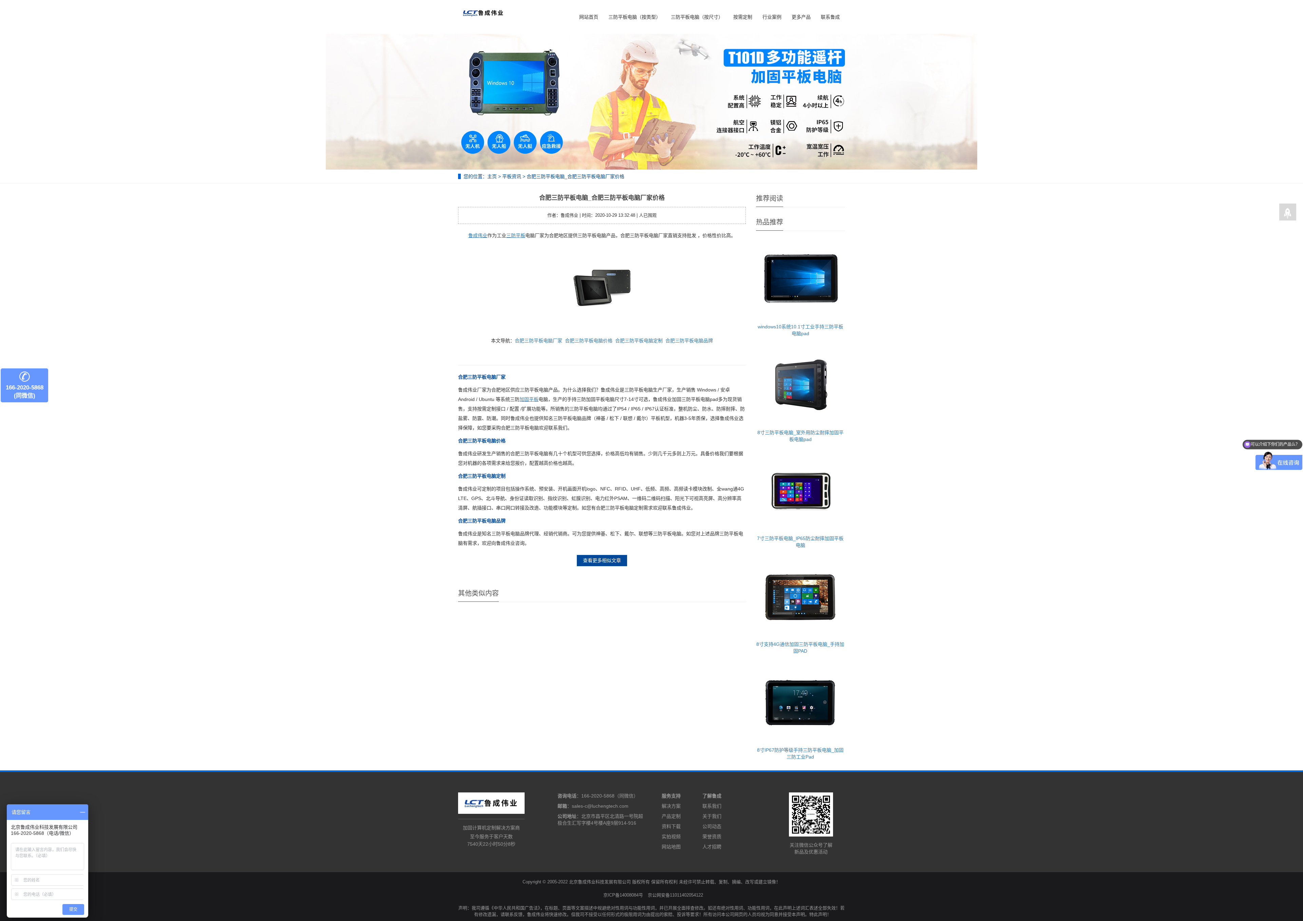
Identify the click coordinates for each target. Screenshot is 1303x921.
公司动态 (711, 826)
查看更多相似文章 (602, 560)
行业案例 (771, 17)
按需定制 (742, 17)
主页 (492, 176)
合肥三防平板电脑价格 (588, 340)
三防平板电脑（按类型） (634, 17)
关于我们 (711, 816)
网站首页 (588, 17)
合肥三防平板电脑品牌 (689, 340)
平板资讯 (511, 176)
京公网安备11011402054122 (675, 895)
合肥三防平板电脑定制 (639, 340)
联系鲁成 (830, 17)
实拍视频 (671, 836)
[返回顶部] (1287, 212)
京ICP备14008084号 (623, 895)
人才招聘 (711, 846)
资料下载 (671, 826)
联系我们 (711, 806)
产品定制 (671, 816)
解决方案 (671, 806)
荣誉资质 (711, 836)
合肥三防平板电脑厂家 (538, 340)
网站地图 (671, 846)
